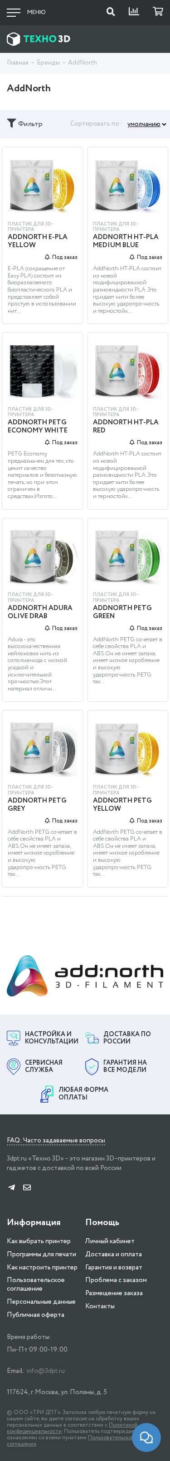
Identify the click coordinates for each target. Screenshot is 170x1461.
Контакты (100, 1306)
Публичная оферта (35, 1315)
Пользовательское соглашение (36, 1284)
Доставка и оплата (113, 1254)
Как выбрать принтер (39, 1241)
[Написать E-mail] (27, 1188)
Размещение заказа (114, 1293)
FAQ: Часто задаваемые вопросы (56, 1141)
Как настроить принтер (42, 1268)
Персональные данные (41, 1302)
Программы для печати (41, 1254)
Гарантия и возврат (113, 1268)
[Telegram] (11, 1188)
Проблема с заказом (116, 1280)
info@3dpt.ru (45, 1371)
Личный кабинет (110, 1241)
